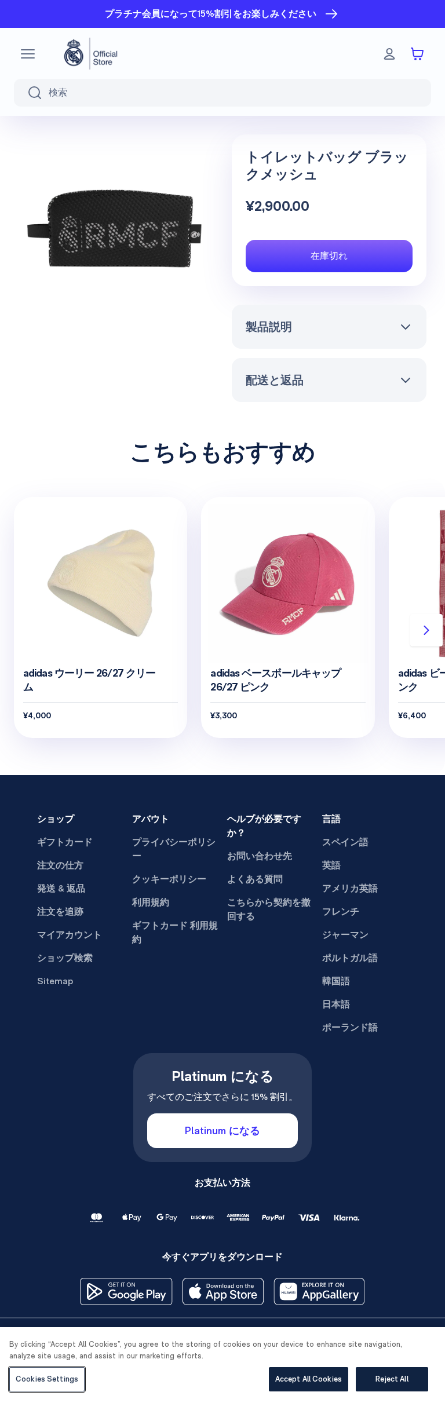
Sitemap (55, 981)
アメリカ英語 (350, 888)
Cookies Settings (47, 1379)
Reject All (391, 1379)
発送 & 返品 (61, 888)
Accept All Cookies (308, 1379)
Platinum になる (222, 1130)
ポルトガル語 (350, 957)
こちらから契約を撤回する (269, 909)
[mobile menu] (28, 54)
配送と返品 (275, 380)
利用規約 (150, 902)
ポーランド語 (350, 1027)
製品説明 (269, 327)
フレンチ (340, 911)
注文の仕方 (60, 865)
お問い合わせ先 (259, 855)
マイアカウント (69, 934)
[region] (222, 1365)
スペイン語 (345, 841)
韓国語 (336, 981)
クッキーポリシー (169, 879)
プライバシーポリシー (174, 848)
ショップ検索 (65, 957)
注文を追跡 (60, 911)
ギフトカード (65, 841)
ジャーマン (345, 934)
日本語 (336, 1004)
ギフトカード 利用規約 (175, 932)
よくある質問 (255, 879)
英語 (331, 865)
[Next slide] (426, 630)
